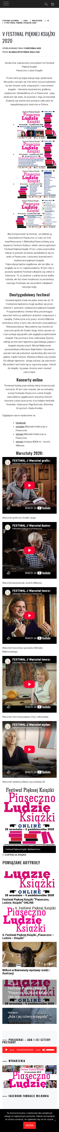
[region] (29, 1076)
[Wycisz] (43, 1049)
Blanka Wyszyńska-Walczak (24, 52)
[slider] (50, 1049)
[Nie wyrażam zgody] (55, 1120)
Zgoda (30, 1125)
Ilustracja (11, 855)
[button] (29, 1076)
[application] (29, 1050)
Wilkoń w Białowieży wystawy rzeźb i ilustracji (25, 971)
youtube (20, 426)
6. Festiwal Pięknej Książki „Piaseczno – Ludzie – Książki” (28, 936)
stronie (19, 434)
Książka (22, 855)
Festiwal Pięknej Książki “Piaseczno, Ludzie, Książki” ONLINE (25, 901)
